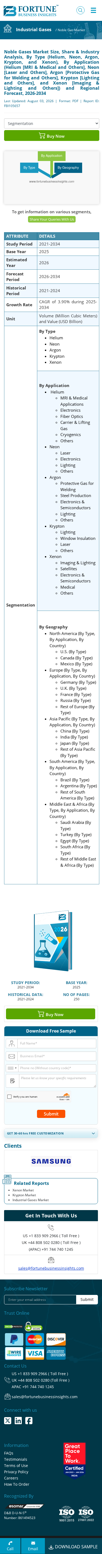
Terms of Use (16, 1465)
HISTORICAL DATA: (25, 994)
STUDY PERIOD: (25, 982)
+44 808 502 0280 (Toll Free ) (43, 1380)
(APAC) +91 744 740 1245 (51, 1249)
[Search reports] (80, 10)
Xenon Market (23, 1190)
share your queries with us (52, 219)
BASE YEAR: (76, 982)
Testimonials (15, 1459)
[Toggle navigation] (93, 10)
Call (10, 1548)
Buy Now (55, 136)
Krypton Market (24, 1195)
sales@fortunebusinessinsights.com (51, 1268)
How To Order (16, 1484)
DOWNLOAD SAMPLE (76, 1547)
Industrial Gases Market (31, 1200)
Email (33, 1548)
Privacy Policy (16, 1471)
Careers (11, 1478)
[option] (51, 1163)
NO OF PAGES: (76, 994)
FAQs (8, 1453)
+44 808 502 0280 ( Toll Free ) (54, 1242)
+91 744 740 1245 (38, 1386)
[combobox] (12, 1068)
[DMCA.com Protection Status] (14, 1325)
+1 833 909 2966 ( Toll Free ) (54, 1235)
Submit (51, 1114)
